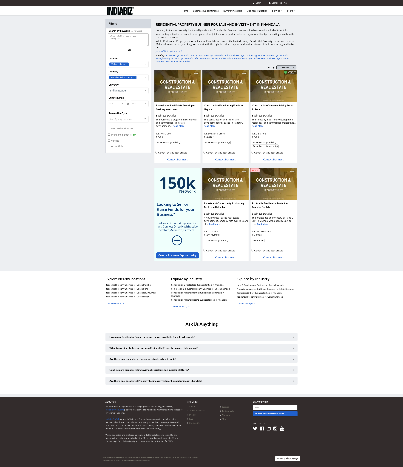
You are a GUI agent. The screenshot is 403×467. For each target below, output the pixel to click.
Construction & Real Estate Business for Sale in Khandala (197, 284)
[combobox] (128, 64)
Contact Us (194, 422)
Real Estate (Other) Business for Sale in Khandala (259, 292)
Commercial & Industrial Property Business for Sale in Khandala (200, 288)
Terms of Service (196, 410)
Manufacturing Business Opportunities (175, 58)
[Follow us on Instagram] (276, 428)
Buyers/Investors (232, 10)
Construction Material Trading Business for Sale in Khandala (199, 299)
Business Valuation (257, 10)
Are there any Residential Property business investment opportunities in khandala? (155, 380)
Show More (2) (180, 306)
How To (276, 10)
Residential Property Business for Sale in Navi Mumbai (130, 292)
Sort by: (271, 67)
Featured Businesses (121, 128)
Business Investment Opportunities (173, 61)
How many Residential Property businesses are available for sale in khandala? (152, 336)
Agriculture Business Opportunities (271, 55)
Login (257, 2)
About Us (193, 406)
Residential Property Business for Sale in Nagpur (127, 296)
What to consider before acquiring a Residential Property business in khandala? (153, 347)
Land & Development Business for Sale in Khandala (260, 285)
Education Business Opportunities (243, 58)
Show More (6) (115, 303)
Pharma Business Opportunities (210, 58)
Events (192, 414)
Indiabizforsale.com (114, 409)
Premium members (121, 134)
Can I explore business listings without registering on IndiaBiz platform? (149, 369)
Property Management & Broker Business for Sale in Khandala (265, 289)
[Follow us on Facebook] (263, 428)
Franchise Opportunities (178, 55)
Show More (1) (246, 303)
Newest (285, 67)
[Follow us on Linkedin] (270, 428)
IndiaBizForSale (112, 419)
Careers (225, 406)
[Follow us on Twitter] (256, 428)
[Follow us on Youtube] (283, 428)
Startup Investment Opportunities (207, 55)
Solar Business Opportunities (239, 55)
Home (185, 10)
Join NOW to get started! (169, 51)
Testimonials (228, 411)
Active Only (116, 146)
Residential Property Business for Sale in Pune (126, 288)
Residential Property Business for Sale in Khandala (260, 296)
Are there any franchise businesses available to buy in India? (142, 358)
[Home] (121, 13)
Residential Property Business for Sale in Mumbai (128, 284)
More (290, 10)
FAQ (191, 418)
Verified (114, 140)
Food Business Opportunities (275, 58)
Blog (224, 419)
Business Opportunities (206, 10)
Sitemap (226, 415)
